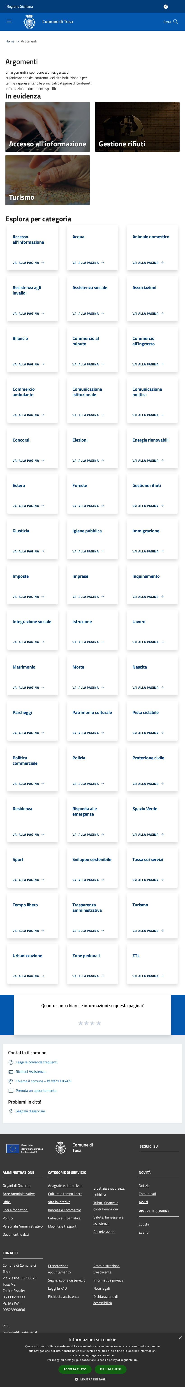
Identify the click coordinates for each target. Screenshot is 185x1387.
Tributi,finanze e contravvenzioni (105, 1206)
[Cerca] (175, 21)
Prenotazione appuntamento (59, 1269)
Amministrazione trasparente (106, 1269)
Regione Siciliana (20, 6)
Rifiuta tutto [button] (110, 1369)
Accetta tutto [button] (75, 1369)
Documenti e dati (16, 1234)
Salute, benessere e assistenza (108, 1220)
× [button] (180, 1338)
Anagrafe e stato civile (65, 1185)
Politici (8, 1218)
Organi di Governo (16, 1185)
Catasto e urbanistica (64, 1218)
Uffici (7, 1202)
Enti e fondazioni (15, 1210)
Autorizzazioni (104, 1231)
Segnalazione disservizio (66, 1280)
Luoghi (144, 1224)
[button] (92, 1379)
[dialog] (92, 1360)
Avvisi (143, 1202)
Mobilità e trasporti (62, 1226)
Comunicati (147, 1193)
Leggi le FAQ (57, 1288)
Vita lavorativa (59, 1202)
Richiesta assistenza (63, 1296)
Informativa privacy (108, 1280)
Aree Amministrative (19, 1193)
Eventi (144, 1232)
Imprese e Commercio (64, 1210)
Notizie (144, 1185)
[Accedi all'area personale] (166, 6)
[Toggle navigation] (9, 21)
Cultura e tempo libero (65, 1193)
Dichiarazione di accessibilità (105, 1299)
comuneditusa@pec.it (20, 1332)
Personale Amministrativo (23, 1226)
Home (9, 41)
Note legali (101, 1288)
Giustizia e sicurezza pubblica (109, 1191)
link (136, 1360)
